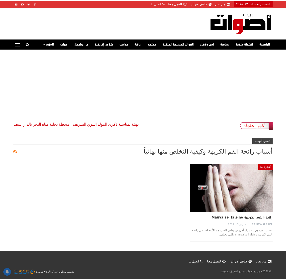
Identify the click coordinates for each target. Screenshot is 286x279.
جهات (63, 44)
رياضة (138, 44)
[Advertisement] (143, 83)
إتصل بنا (156, 4)
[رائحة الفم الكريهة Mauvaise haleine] (231, 188)
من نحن (220, 4)
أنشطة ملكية (244, 44)
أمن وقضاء (207, 44)
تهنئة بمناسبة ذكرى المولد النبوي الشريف (111, 124)
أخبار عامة (265, 167)
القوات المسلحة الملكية (178, 44)
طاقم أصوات (199, 4)
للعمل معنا (175, 4)
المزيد (50, 44)
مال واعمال (81, 44)
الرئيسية (264, 44)
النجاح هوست (42, 271)
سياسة (224, 44)
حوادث (124, 44)
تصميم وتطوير (66, 271)
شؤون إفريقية (104, 44)
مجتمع (152, 44)
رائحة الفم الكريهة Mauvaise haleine (242, 218)
